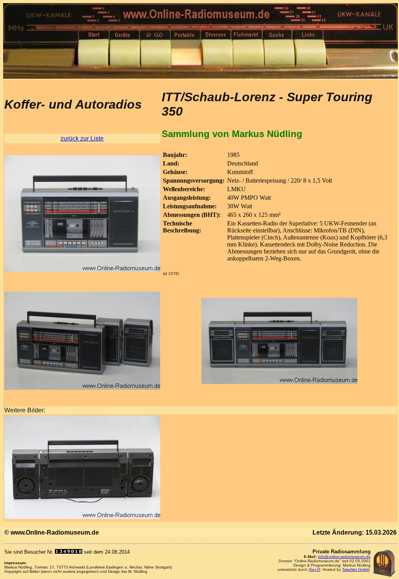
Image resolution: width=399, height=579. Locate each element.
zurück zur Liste (82, 138)
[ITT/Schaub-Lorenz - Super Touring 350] (82, 270)
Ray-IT (314, 569)
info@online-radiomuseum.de (344, 556)
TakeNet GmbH (355, 569)
